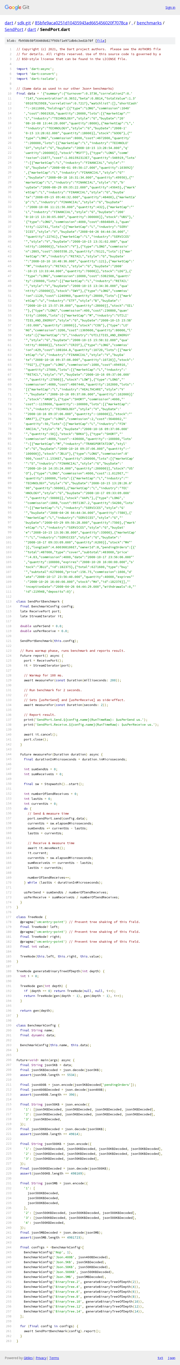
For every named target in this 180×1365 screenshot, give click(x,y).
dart (9, 23)
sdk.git (24, 23)
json (171, 1358)
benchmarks (149, 23)
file (101, 41)
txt (160, 1358)
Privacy (41, 1358)
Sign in (170, 7)
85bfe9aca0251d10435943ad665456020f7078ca (81, 23)
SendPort (14, 29)
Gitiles (28, 1358)
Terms (54, 1358)
